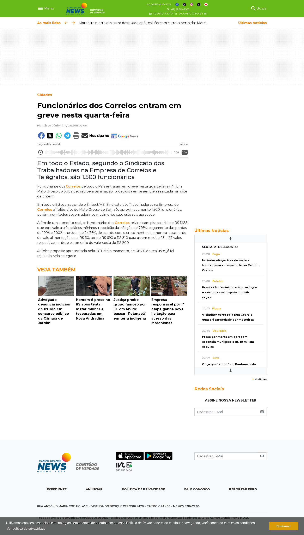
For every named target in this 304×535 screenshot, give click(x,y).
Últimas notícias (252, 23)
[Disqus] (112, 383)
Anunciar (94, 489)
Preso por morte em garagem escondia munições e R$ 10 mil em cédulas (228, 341)
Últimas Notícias (211, 230)
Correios (73, 186)
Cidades (44, 95)
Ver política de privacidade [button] (26, 528)
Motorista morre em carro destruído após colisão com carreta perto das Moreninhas (148, 23)
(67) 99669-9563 (179, 9)
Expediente (57, 489)
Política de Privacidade (143, 489)
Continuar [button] (283, 526)
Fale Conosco (197, 489)
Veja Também (56, 270)
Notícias (259, 379)
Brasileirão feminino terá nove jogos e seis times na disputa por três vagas (229, 292)
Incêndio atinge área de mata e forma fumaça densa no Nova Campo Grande (230, 265)
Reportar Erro (243, 489)
